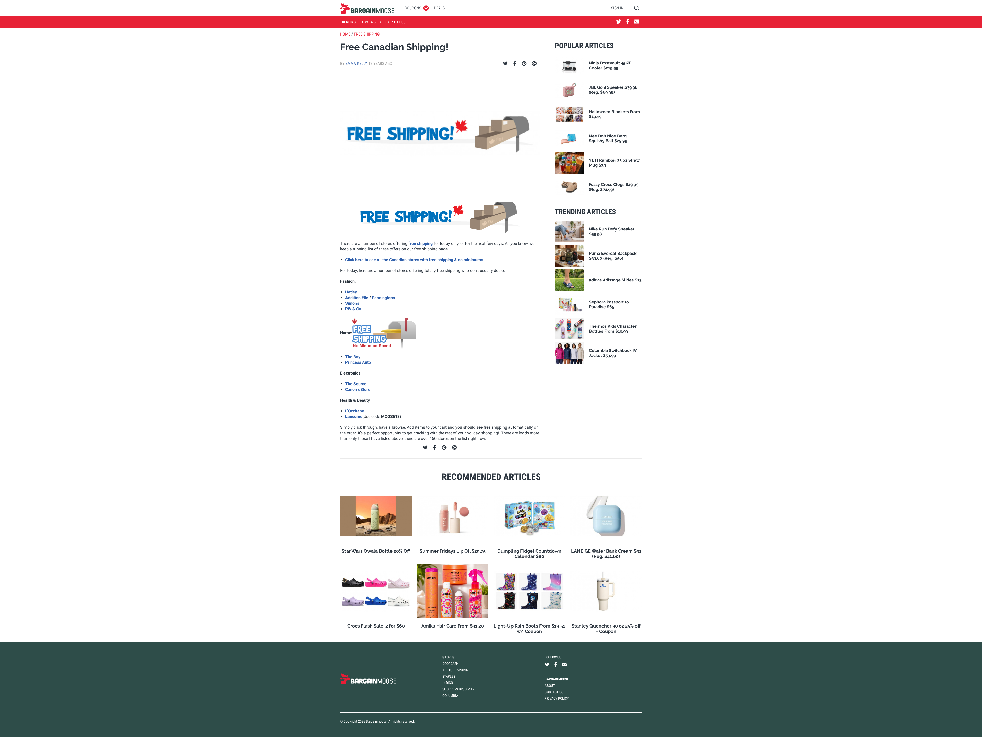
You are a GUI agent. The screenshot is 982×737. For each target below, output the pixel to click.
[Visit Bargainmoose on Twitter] (618, 22)
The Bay (352, 356)
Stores (448, 657)
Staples (448, 676)
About (550, 686)
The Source (355, 383)
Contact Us (554, 692)
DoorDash (450, 664)
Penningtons (383, 297)
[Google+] (534, 64)
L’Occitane (354, 411)
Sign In (617, 8)
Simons (352, 303)
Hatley (351, 292)
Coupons (413, 8)
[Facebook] (514, 64)
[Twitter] (505, 64)
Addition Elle (356, 297)
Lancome (353, 416)
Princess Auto (358, 362)
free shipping (420, 243)
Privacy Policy (557, 698)
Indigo (447, 683)
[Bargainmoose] (367, 8)
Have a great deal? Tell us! (384, 22)
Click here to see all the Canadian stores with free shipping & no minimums (414, 259)
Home (345, 34)
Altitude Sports (455, 670)
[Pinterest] (524, 64)
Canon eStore (357, 389)
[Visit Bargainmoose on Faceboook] (628, 22)
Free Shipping (367, 34)
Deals (439, 8)
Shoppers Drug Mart (459, 689)
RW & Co (353, 308)
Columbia (450, 696)
